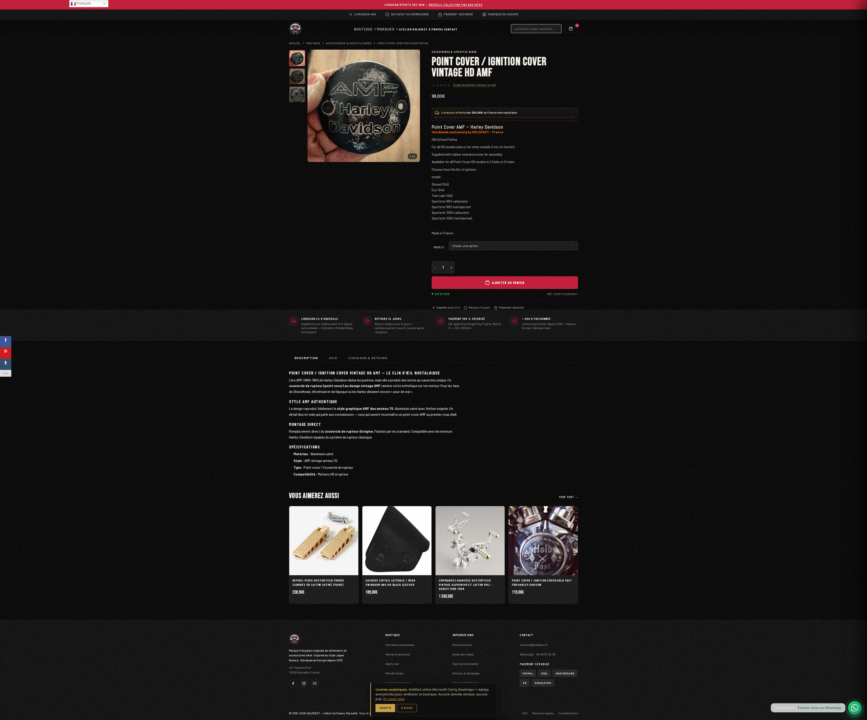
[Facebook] (293, 683)
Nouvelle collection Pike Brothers (455, 5)
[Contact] (315, 683)
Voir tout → (568, 496)
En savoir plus (394, 699)
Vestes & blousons (397, 654)
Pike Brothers (394, 673)
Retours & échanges (466, 673)
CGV (525, 713)
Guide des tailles (463, 654)
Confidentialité (568, 713)
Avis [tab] (333, 358)
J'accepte (385, 708)
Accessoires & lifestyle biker (348, 43)
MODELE (439, 247)
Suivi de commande (465, 664)
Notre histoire (461, 645)
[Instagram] (304, 683)
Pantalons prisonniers (400, 645)
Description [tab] (306, 358)
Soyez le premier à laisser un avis (474, 85)
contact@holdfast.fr (534, 645)
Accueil (295, 43)
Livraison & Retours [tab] (368, 358)
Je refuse (407, 708)
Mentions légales (543, 713)
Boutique (313, 43)
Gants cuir (392, 664)
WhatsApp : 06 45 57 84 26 (537, 654)
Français (83, 3)
